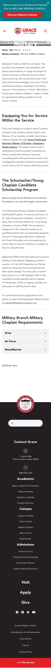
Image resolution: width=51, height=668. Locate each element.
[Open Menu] (4, 31)
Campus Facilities (25, 516)
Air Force (10, 341)
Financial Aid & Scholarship (25, 557)
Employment (25, 539)
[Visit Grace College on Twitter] (28, 612)
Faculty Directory (26, 503)
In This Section (25, 663)
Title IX (25, 645)
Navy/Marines (13, 350)
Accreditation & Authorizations (25, 632)
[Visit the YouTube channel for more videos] (33, 612)
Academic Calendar (25, 497)
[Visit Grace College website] (25, 31)
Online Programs (25, 492)
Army (8, 333)
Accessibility (25, 639)
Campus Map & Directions (25, 569)
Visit (25, 583)
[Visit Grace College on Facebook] (17, 612)
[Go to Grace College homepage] (25, 404)
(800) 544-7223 (25, 473)
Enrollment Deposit (25, 563)
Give (25, 603)
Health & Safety (25, 527)
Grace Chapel (25, 522)
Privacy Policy (25, 652)
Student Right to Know (25, 626)
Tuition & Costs (25, 552)
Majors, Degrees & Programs (25, 486)
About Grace (25, 533)
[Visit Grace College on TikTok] (22, 612)
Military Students (10, 54)
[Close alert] (48, 3)
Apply (25, 593)
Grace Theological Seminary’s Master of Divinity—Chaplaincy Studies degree (24, 143)
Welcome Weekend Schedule (22, 15)
